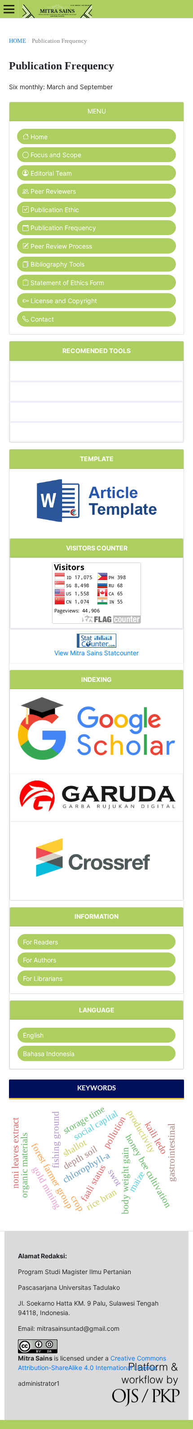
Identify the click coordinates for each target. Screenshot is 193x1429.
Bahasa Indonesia (49, 1053)
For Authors (39, 960)
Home (17, 40)
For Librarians (42, 978)
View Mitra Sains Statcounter (96, 653)
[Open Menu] (9, 9)
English (33, 1035)
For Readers (40, 942)
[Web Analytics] (96, 640)
